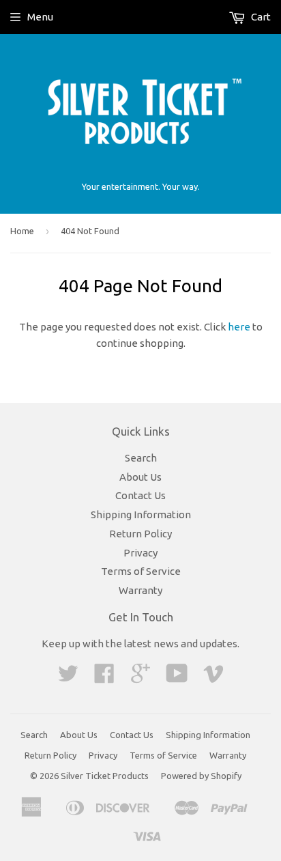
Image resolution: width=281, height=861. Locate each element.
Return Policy (140, 533)
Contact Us (140, 495)
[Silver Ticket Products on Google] (140, 677)
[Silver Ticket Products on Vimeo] (213, 677)
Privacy (140, 553)
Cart (260, 17)
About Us (140, 477)
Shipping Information (141, 514)
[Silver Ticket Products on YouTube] (177, 677)
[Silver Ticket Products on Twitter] (68, 677)
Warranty (140, 590)
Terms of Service (141, 571)
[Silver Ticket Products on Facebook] (104, 677)
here (239, 327)
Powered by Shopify (201, 775)
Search (141, 458)
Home (22, 231)
